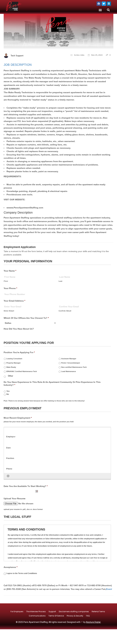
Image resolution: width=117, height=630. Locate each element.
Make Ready (11, 367)
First (6, 281)
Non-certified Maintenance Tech (74, 367)
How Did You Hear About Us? (19, 329)
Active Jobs (79, 55)
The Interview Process (36, 611)
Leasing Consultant (14, 359)
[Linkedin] (109, 4)
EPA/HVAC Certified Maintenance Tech (21, 371)
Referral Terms (98, 611)
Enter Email (9, 311)
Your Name (10, 271)
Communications (37, 615)
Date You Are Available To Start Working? (26, 486)
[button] (100, 9)
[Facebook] (99, 4)
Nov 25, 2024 (97, 55)
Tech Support (17, 55)
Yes (8, 391)
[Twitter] (104, 4)
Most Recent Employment (18, 418)
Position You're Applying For (19, 352)
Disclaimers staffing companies (74, 611)
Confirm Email (65, 311)
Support (52, 611)
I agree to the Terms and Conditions (21, 573)
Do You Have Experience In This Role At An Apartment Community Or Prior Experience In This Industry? (52, 383)
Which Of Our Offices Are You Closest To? (26, 318)
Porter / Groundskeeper (70, 363)
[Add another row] (8, 476)
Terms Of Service (56, 615)
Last (61, 281)
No (7, 394)
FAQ (88, 615)
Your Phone (10, 288)
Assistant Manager (68, 359)
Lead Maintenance (68, 371)
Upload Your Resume (14, 498)
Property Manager (13, 363)
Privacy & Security (75, 615)
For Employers (17, 611)
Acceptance (10, 567)
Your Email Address (14, 301)
